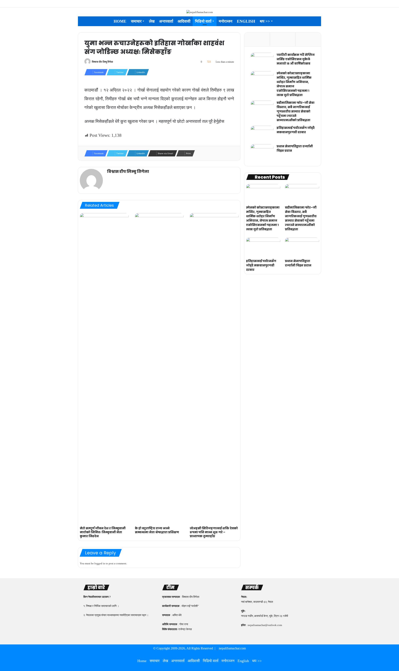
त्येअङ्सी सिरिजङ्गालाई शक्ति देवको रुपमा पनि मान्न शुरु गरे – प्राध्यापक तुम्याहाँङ (214, 532)
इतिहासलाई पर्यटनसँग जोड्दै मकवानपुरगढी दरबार (296, 130)
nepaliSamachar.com (232, 648)
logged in (99, 563)
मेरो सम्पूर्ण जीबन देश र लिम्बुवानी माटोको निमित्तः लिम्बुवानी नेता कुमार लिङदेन (103, 532)
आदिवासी (184, 21)
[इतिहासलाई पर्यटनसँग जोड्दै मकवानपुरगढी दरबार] (262, 133)
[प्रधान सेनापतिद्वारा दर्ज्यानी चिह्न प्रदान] (262, 152)
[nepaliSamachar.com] (199, 12)
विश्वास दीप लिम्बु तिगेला (102, 61)
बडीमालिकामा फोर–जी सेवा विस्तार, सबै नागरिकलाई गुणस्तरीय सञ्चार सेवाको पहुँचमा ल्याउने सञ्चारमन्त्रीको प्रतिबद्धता (295, 111)
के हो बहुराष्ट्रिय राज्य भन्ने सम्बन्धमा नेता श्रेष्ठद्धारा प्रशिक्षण (157, 530)
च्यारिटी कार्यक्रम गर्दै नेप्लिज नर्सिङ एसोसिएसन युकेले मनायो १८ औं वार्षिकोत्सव (296, 59)
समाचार (136, 21)
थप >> (265, 21)
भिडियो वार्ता (203, 21)
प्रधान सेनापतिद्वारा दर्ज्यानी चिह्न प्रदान (298, 263)
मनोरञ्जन (225, 21)
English (246, 21)
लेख (152, 21)
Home (120, 21)
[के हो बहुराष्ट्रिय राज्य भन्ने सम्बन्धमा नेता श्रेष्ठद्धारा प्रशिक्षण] (159, 368)
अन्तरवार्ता (166, 21)
